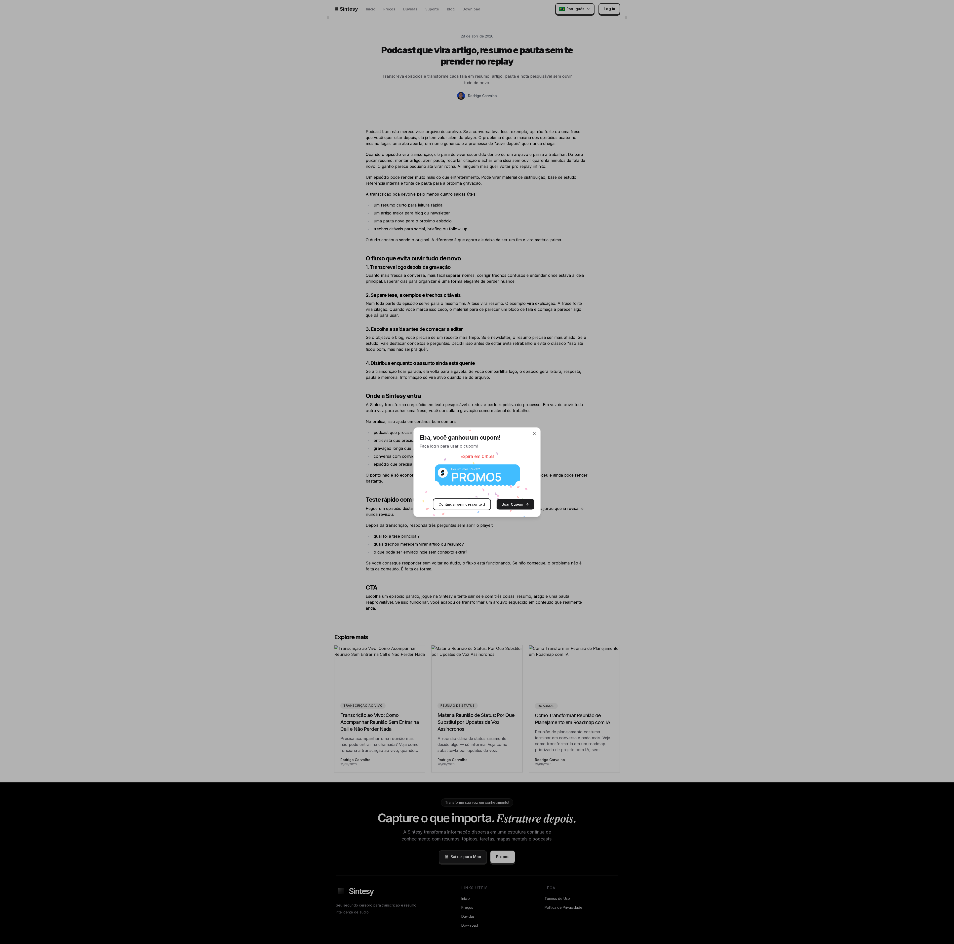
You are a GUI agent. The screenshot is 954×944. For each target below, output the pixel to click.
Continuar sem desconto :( (461, 504)
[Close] (534, 433)
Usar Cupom (512, 504)
